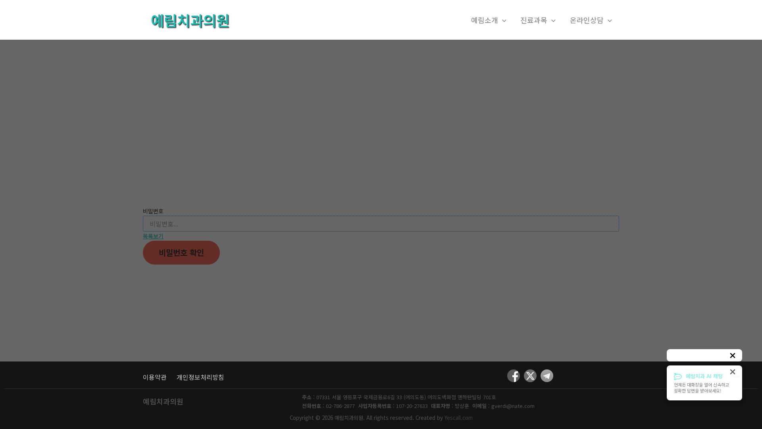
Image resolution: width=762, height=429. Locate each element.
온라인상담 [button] (587, 20)
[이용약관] (155, 377)
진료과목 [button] (533, 20)
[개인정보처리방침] (200, 377)
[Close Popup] (735, 354)
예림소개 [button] (484, 20)
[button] (502, 20)
